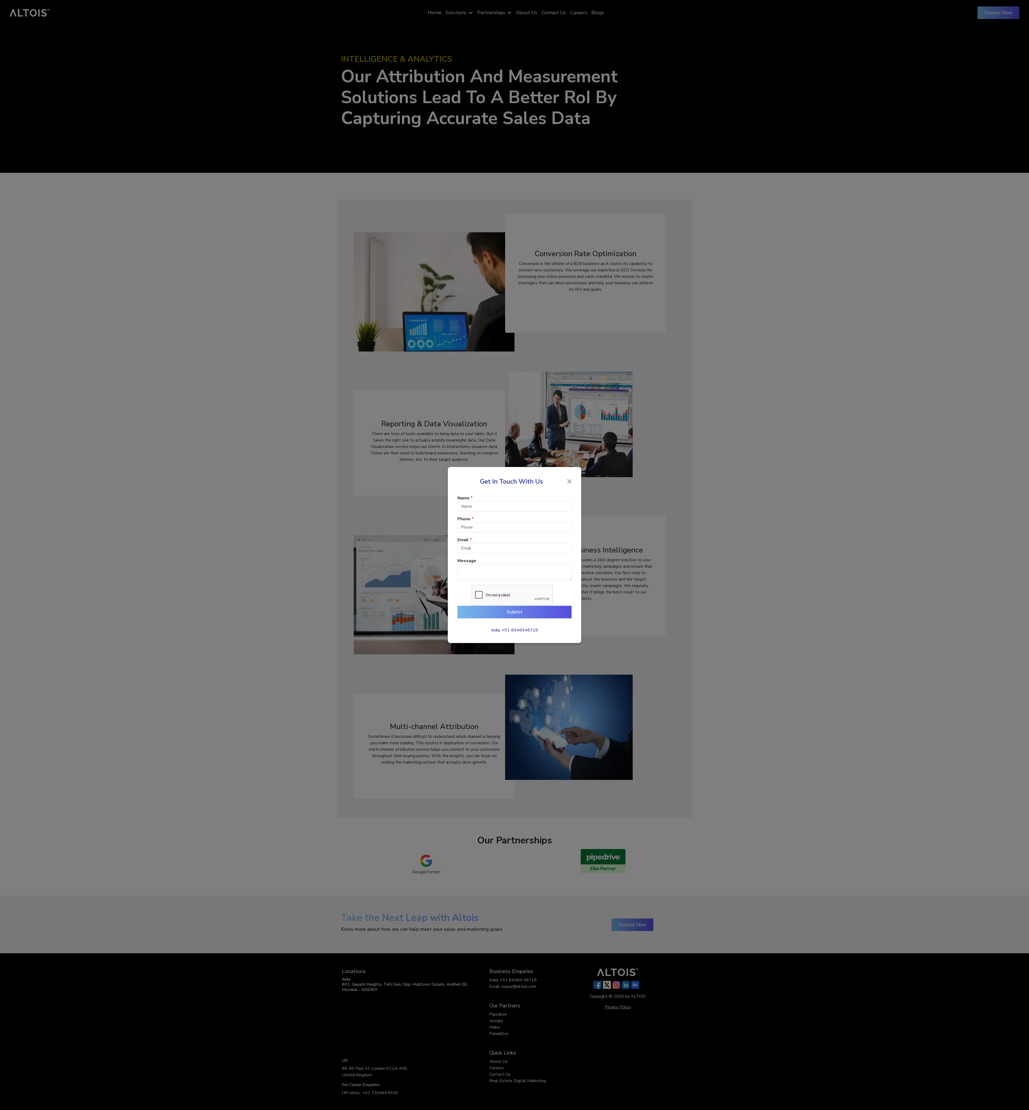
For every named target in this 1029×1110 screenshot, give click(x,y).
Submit (514, 612)
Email (464, 540)
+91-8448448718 (520, 630)
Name (465, 498)
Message (466, 561)
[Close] (569, 481)
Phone (465, 519)
